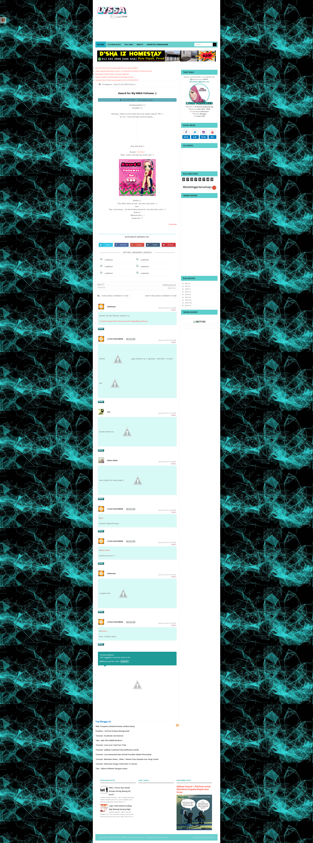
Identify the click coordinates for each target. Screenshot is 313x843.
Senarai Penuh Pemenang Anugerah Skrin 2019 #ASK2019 (116, 80)
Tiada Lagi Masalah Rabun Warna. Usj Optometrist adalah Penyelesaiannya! (123, 71)
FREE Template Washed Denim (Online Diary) (115, 726)
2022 (187, 283)
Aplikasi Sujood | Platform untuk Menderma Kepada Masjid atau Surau (194, 789)
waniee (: (104, 631)
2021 (187, 286)
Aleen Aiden (112, 460)
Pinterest (170, 245)
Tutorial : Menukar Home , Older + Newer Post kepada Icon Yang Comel (127, 759)
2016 (187, 300)
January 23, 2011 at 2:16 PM (167, 413)
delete (173, 310)
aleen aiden (105, 550)
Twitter (107, 245)
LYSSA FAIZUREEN (115, 339)
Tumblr (154, 245)
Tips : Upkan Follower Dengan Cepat (111, 768)
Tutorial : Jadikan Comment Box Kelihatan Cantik (117, 750)
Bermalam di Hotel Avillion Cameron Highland (112, 74)
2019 (187, 292)
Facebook (123, 245)
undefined (109, 260)
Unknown (111, 306)
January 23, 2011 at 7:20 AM (167, 308)
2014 (187, 305)
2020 (187, 289)
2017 (187, 297)
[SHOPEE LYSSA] (3, 20)
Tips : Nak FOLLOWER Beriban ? (109, 740)
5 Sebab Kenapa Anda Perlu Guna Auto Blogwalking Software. (123, 321)
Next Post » (172, 288)
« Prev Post (101, 287)
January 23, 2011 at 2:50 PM (167, 510)
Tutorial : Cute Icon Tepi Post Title (111, 745)
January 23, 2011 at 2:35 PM (167, 462)
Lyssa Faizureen (208, 837)
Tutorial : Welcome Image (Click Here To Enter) (116, 764)
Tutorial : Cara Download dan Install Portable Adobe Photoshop (123, 754)
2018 (187, 294)
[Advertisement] (173, 22)
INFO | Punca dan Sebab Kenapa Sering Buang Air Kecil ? (120, 791)
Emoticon (124, 661)
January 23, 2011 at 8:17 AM (167, 340)
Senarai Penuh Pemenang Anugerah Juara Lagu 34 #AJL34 (116, 68)
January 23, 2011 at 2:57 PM (167, 575)
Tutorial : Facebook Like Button (109, 736)
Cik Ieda (140, 152)
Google (139, 245)
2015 (187, 303)
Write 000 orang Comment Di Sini (161, 296)
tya (108, 412)
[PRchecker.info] (200, 321)
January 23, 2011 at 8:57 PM (167, 623)
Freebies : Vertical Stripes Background (112, 731)
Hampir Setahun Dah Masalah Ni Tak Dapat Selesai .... (115, 77)
